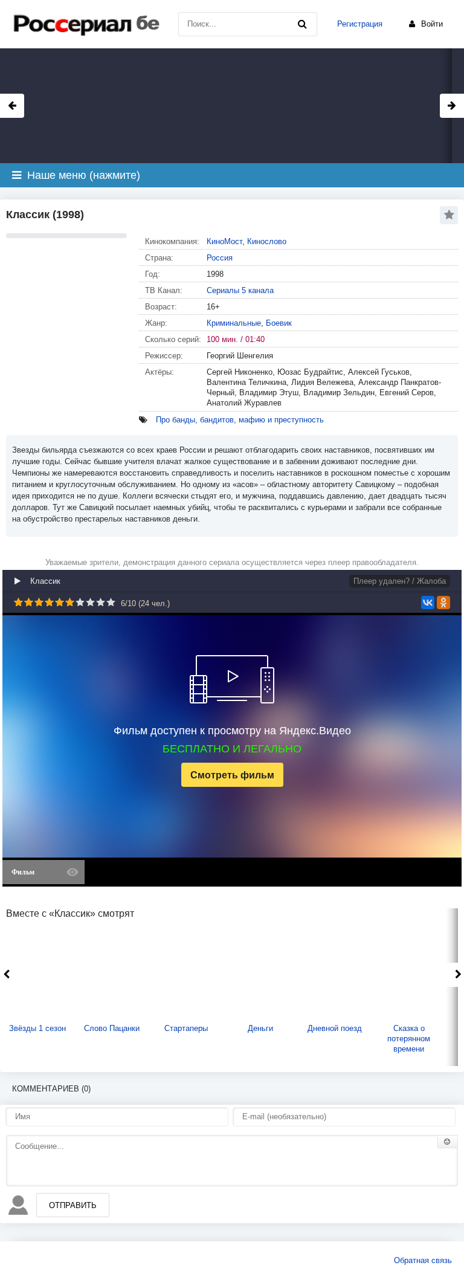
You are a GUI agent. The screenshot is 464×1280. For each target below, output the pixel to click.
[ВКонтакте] (427, 602)
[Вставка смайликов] (447, 1141)
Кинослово (266, 241)
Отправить (73, 1205)
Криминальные (234, 323)
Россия (220, 257)
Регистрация (359, 23)
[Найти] (302, 24)
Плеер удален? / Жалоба (399, 581)
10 (111, 602)
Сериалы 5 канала (240, 290)
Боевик (279, 323)
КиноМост (224, 241)
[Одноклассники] (443, 602)
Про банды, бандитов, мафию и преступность (240, 419)
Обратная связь (423, 1260)
